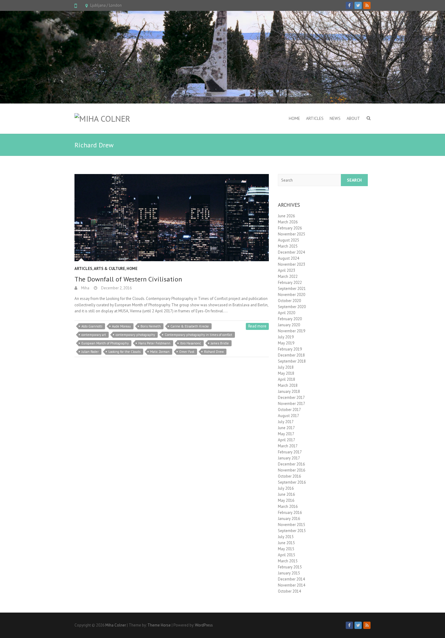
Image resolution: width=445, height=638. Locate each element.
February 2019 (290, 349)
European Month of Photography (105, 343)
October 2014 (289, 591)
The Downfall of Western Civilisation (128, 279)
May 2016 (286, 500)
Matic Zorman (160, 352)
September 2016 (292, 482)
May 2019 (286, 343)
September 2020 (292, 306)
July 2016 (286, 488)
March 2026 (288, 222)
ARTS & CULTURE (109, 268)
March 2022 (288, 276)
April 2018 (286, 379)
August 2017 (288, 415)
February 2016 (290, 512)
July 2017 (286, 421)
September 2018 (292, 361)
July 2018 (286, 367)
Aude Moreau (121, 326)
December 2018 (291, 355)
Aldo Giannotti (91, 326)
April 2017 (286, 439)
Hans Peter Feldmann (154, 343)
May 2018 (286, 373)
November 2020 (291, 294)
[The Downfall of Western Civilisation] (171, 217)
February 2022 (290, 282)
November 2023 (291, 264)
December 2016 (291, 464)
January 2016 (289, 518)
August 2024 (288, 258)
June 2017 (286, 427)
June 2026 (286, 216)
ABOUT (353, 118)
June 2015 (286, 542)
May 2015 (286, 548)
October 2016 (289, 476)
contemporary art (93, 335)
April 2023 (286, 270)
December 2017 (291, 397)
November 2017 (291, 403)
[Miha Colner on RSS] (367, 5)
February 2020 (290, 318)
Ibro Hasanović (190, 343)
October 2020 (289, 300)
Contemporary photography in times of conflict (198, 335)
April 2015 (286, 554)
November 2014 (291, 585)
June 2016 (286, 494)
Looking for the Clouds (124, 352)
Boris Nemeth (150, 326)
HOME (294, 118)
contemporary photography (135, 335)
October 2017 (289, 409)
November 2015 (291, 524)
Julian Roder (90, 352)
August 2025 (288, 240)
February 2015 (290, 567)
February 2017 (290, 452)
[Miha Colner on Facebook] (349, 5)
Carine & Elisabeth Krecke (189, 326)
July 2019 (286, 337)
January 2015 (289, 573)
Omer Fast (186, 352)
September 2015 (292, 530)
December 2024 (291, 252)
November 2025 (291, 234)
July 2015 (286, 536)
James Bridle (220, 343)
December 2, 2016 (116, 288)
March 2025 (288, 246)
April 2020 (286, 312)
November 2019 (291, 331)
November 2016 (291, 470)
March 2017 (288, 446)
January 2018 (289, 391)
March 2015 (288, 561)
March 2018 (288, 385)
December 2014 (291, 579)
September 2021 (292, 288)
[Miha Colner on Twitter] (358, 5)
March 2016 (288, 506)
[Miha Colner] (102, 118)
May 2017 (286, 433)
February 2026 (290, 228)
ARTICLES (315, 118)
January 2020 (289, 324)
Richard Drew (214, 352)
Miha (84, 288)
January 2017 (289, 458)
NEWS (335, 118)
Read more (257, 326)
